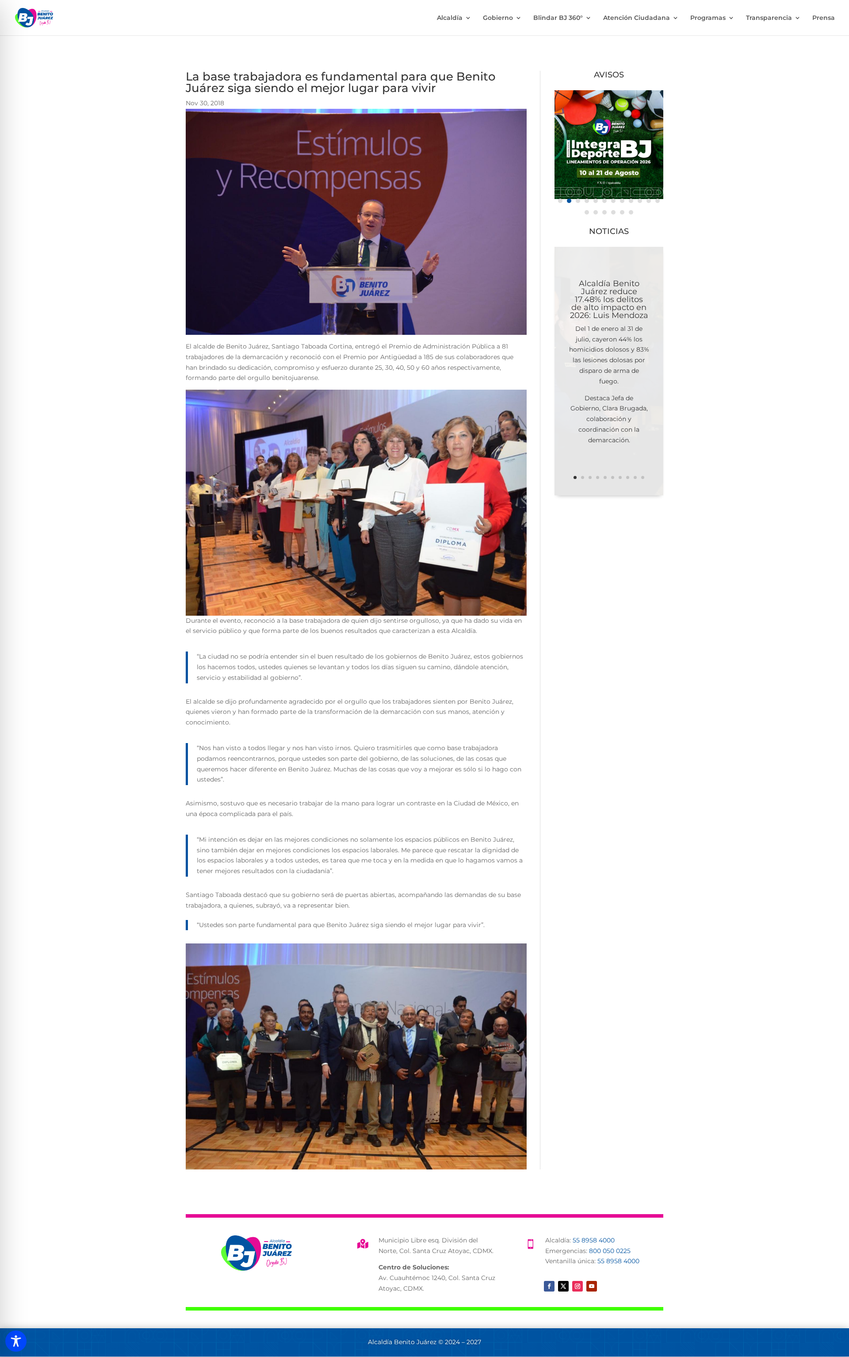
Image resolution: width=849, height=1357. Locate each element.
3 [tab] (578, 201)
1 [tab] (560, 201)
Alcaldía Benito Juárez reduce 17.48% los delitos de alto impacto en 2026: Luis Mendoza (609, 299)
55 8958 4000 (594, 1240)
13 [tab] (587, 212)
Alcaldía (450, 18)
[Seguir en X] (563, 1286)
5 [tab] (595, 201)
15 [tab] (604, 212)
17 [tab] (622, 212)
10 (642, 477)
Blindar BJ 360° (558, 18)
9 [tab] (631, 201)
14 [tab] (595, 212)
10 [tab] (640, 201)
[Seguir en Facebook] (549, 1286)
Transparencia (769, 18)
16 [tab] (613, 212)
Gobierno (498, 18)
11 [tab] (648, 201)
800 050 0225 (610, 1251)
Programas (708, 18)
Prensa (823, 18)
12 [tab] (657, 201)
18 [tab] (631, 212)
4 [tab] (587, 201)
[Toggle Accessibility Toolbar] (15, 1341)
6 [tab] (604, 201)
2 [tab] (569, 201)
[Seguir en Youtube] (591, 1286)
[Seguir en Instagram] (577, 1286)
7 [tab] (613, 201)
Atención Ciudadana (636, 18)
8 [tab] (622, 201)
